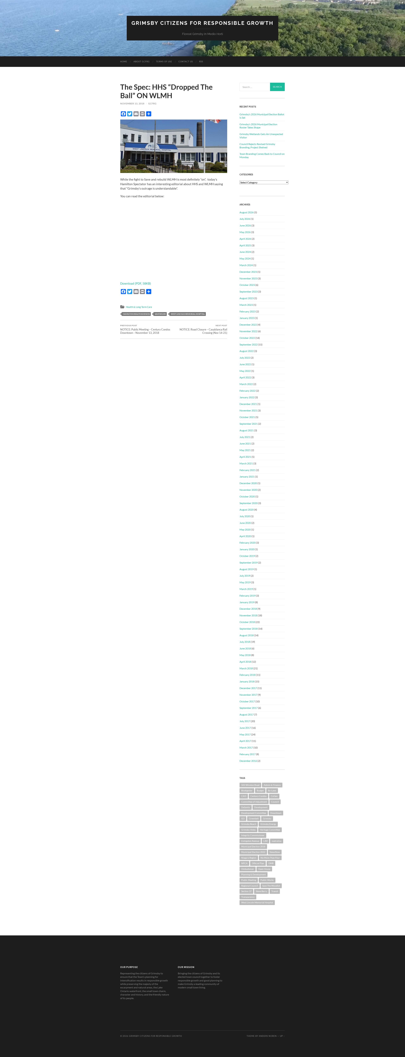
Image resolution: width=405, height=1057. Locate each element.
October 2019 (247, 555)
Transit (274, 891)
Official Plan (258, 863)
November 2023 (248, 278)
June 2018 (245, 648)
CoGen (274, 796)
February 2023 (247, 311)
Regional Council (249, 885)
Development (261, 807)
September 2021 (249, 423)
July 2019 (245, 575)
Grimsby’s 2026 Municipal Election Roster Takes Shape (258, 126)
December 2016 (248, 760)
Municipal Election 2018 (253, 846)
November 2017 (248, 694)
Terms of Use (164, 61)
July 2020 (245, 516)
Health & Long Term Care (139, 306)
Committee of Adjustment (254, 801)
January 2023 (247, 317)
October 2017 (247, 701)
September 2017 (249, 707)
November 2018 (248, 615)
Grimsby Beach (248, 824)
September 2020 (249, 503)
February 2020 (247, 542)
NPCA (244, 863)
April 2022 (245, 377)
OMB (271, 863)
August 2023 (247, 298)
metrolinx (276, 841)
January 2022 (247, 397)
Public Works (267, 880)
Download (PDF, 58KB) (135, 283)
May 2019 (245, 582)
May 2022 (245, 370)
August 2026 (247, 212)
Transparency (248, 897)
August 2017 (247, 714)
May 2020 (245, 529)
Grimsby (267, 818)
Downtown (275, 813)
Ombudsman (247, 869)
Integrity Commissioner (253, 835)
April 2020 (245, 536)
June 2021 (245, 443)
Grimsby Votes (248, 829)
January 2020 (247, 549)
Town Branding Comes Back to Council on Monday (262, 155)
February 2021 (247, 469)
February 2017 (247, 754)
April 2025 (245, 245)
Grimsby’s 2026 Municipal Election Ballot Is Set (262, 116)
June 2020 (245, 522)
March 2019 (246, 588)
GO (243, 818)
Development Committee (253, 813)
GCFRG (152, 103)
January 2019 (247, 602)
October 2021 (247, 417)
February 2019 (247, 595)
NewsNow (275, 852)
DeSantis (245, 807)
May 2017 (245, 734)
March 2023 (246, 304)
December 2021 (248, 403)
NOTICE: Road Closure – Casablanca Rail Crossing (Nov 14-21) (203, 329)
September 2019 (249, 562)
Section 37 (246, 891)
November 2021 (248, 410)
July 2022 (245, 357)
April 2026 (245, 238)
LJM (265, 841)
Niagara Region (248, 857)
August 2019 (247, 569)
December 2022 (248, 324)
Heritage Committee (270, 829)
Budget (260, 790)
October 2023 (247, 284)
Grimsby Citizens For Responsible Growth (202, 23)
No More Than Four (270, 857)
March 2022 (246, 383)
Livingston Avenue (250, 841)
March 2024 (246, 265)
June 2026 (245, 225)
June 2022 (245, 364)
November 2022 (248, 331)
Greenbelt (254, 818)
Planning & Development (253, 874)
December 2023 (248, 271)
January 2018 (247, 681)
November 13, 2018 (132, 103)
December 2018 (248, 608)
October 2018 (247, 621)
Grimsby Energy (268, 824)
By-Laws (272, 790)
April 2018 (245, 661)
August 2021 (247, 430)
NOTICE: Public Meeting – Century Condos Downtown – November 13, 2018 (145, 329)
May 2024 (245, 258)
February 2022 (247, 390)
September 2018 (249, 628)
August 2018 (247, 635)
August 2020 (247, 509)
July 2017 (245, 721)
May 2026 (245, 232)
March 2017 (246, 747)
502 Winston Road (250, 785)
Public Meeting (248, 880)
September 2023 (249, 291)
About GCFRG (142, 61)
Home (123, 61)
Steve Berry (261, 891)
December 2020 (248, 483)
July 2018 (245, 641)
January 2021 (247, 476)
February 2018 (247, 674)
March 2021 (246, 463)
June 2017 (245, 727)
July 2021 (245, 436)
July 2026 (245, 218)
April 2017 (245, 740)
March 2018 (246, 668)
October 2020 (247, 496)
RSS (201, 61)
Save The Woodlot (271, 885)
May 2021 (245, 450)
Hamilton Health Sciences (136, 314)
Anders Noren (268, 1036)
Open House (264, 869)
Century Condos (258, 796)
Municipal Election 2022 (253, 852)
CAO (243, 796)
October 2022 (247, 337)
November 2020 (248, 489)
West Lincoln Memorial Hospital (188, 314)
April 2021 (245, 456)
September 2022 (249, 344)
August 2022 (247, 350)
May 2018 (245, 654)
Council (275, 801)
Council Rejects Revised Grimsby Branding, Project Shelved (257, 145)
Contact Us (185, 61)
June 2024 (245, 251)
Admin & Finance (272, 785)
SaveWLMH (160, 314)
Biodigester (246, 790)
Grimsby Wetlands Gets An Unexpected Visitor (261, 136)
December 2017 (248, 688)
